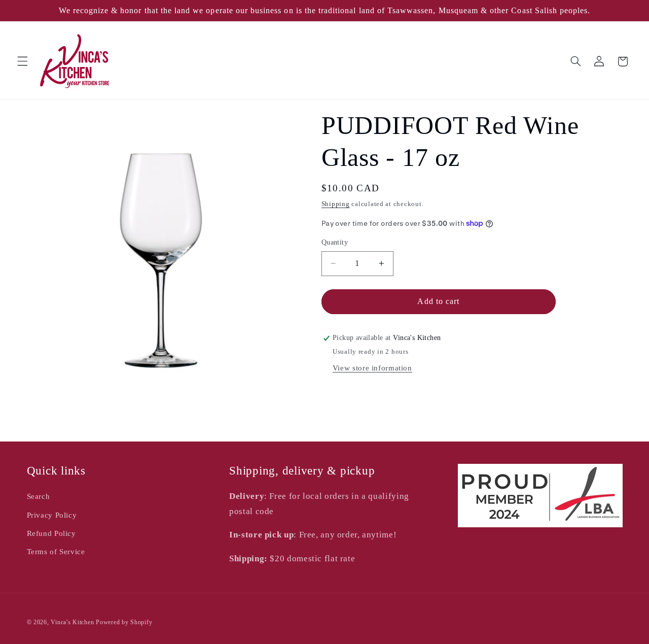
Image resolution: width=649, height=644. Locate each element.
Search (38, 496)
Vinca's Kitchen (72, 622)
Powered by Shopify (124, 622)
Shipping (335, 204)
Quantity (334, 242)
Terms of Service (56, 552)
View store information (372, 368)
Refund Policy (51, 533)
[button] (22, 61)
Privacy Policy (52, 515)
